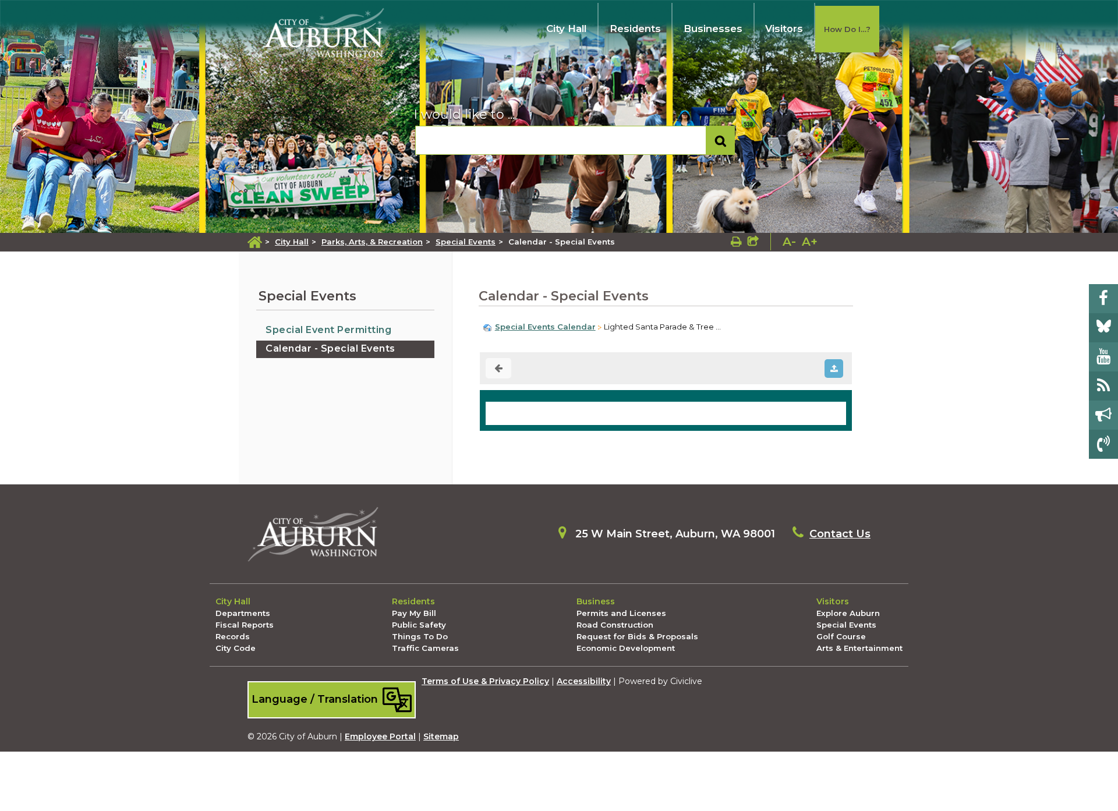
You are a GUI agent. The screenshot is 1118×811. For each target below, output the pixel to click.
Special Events (466, 241)
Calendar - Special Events (330, 348)
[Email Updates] (1103, 415)
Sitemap (441, 736)
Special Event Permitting (328, 329)
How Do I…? (847, 29)
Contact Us (840, 533)
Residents (635, 28)
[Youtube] (1103, 356)
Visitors (784, 28)
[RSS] (1103, 386)
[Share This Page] (753, 241)
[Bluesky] (1103, 327)
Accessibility (584, 681)
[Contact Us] (1103, 444)
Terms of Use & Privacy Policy (485, 681)
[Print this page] (736, 242)
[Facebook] (1103, 298)
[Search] (720, 140)
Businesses (713, 28)
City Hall (566, 28)
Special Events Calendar (545, 326)
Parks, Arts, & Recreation (372, 241)
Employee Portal (380, 736)
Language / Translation (316, 699)
